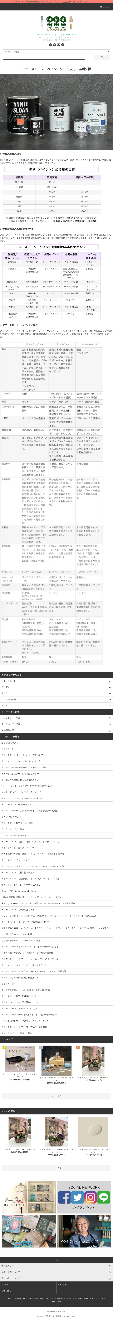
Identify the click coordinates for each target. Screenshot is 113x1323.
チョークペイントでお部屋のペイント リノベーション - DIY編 (30, 878)
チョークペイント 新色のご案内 (16, 1033)
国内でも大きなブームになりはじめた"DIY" (21, 773)
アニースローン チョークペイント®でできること (24, 965)
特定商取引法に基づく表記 (65, 1298)
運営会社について (9, 742)
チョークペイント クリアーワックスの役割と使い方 (25, 922)
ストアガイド (7, 749)
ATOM (59, 1301)
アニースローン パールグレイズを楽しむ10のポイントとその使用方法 (33, 971)
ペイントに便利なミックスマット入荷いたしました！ (26, 1021)
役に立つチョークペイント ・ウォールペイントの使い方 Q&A (30, 959)
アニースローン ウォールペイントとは (19, 1008)
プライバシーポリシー (84, 1298)
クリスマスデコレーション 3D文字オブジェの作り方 (25, 990)
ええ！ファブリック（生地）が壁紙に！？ (21, 977)
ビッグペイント (8, 984)
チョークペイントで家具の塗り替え (17, 909)
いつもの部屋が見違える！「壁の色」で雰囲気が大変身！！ (29, 953)
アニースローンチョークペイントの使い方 (21, 761)
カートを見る (63, 1284)
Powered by (41, 1316)
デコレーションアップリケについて (17, 804)
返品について (50, 1298)
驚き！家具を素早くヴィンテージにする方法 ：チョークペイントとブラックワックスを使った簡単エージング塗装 (55, 928)
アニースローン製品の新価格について (18, 996)
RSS (53, 1301)
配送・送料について (36, 1298)
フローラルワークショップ (13, 835)
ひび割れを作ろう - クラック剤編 (16, 934)
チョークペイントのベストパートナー (18, 848)
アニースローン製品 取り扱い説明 (17, 823)
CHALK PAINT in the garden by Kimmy (19, 891)
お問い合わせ (6, 1291)
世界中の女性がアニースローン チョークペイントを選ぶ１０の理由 (32, 854)
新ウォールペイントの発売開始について (20, 1002)
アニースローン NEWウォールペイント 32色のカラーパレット (30, 1014)
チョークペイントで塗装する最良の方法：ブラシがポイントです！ (32, 841)
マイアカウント (7, 1284)
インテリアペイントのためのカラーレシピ (21, 792)
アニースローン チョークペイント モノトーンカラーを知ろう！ (30, 946)
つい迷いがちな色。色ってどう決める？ (20, 780)
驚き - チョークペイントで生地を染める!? (20, 885)
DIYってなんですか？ (11, 817)
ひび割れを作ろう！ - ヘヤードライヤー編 (20, 940)
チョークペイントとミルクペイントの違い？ (22, 798)
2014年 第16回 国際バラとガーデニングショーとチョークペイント (32, 897)
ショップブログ (100, 1298)
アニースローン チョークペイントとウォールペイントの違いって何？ (33, 866)
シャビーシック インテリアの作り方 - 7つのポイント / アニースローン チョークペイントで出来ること (48, 916)
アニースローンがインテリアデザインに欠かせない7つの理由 (29, 810)
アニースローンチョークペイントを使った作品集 (24, 767)
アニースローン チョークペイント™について (22, 755)
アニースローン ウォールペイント (17, 860)
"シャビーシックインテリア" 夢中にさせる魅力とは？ (26, 786)
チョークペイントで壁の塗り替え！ (17, 872)
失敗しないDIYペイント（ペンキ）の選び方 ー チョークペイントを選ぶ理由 (38, 903)
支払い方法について (21, 1298)
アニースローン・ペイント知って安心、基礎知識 (24, 1027)
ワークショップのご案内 (12, 829)
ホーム (10, 1298)
